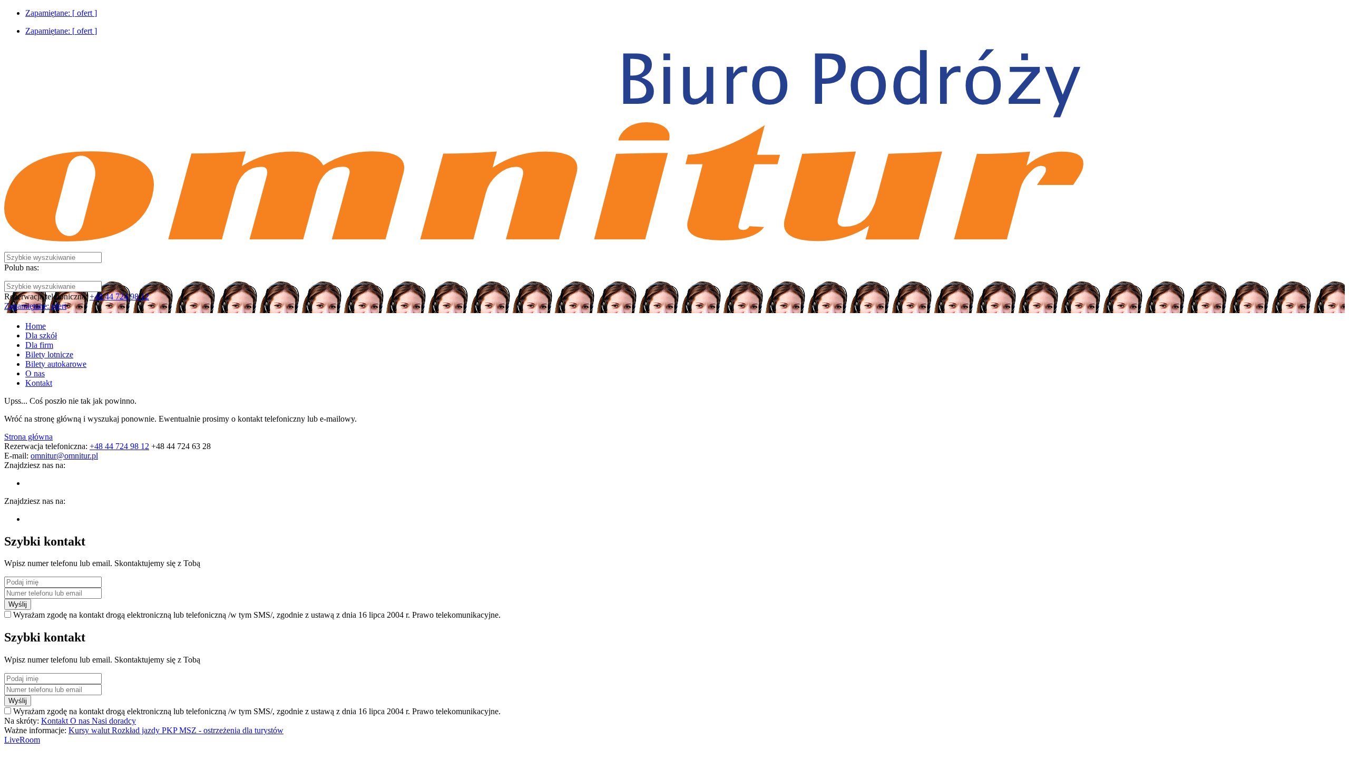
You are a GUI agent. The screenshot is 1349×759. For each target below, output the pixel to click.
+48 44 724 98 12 (119, 296)
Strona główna (28, 436)
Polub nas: (21, 267)
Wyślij (17, 604)
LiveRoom (22, 739)
